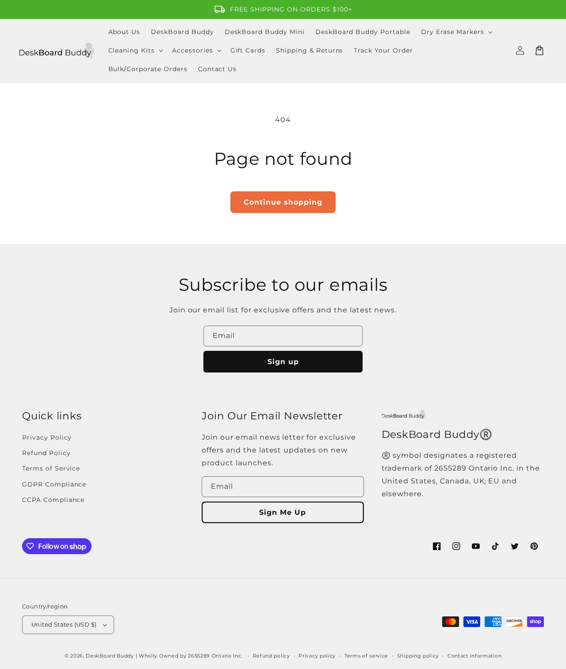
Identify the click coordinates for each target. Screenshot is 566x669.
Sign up (283, 361)
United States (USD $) (63, 624)
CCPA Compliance (53, 500)
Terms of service (366, 656)
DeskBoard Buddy (110, 656)
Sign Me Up (282, 512)
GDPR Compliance (54, 484)
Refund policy (271, 656)
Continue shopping (283, 202)
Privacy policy (317, 656)
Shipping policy (418, 656)
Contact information (474, 656)
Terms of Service (51, 468)
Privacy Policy (47, 437)
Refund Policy (46, 453)
